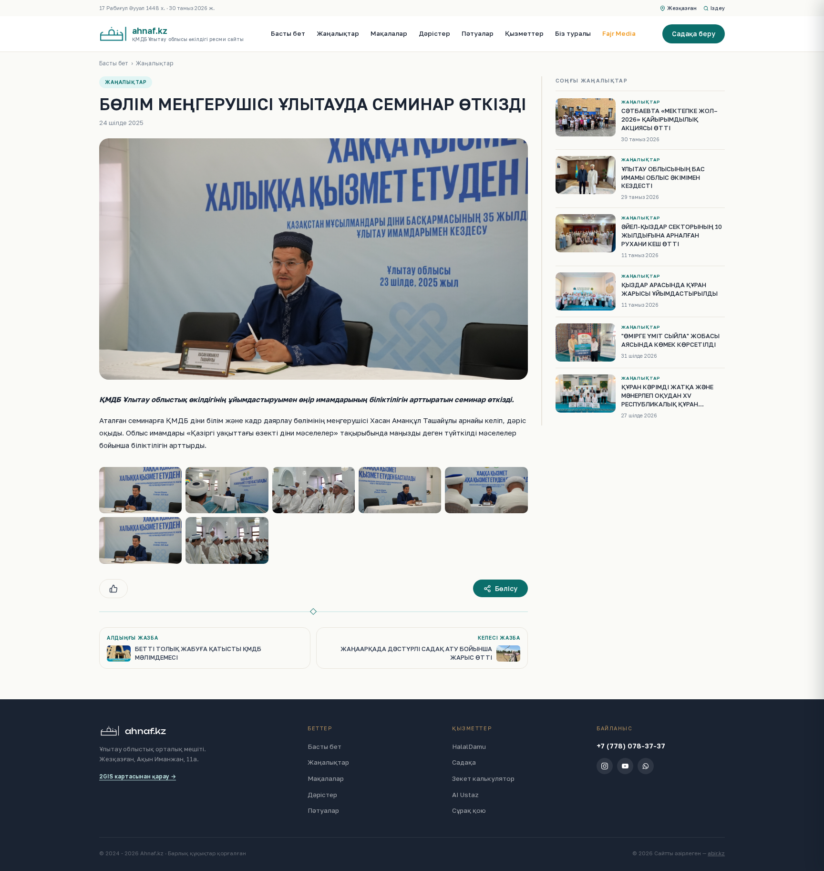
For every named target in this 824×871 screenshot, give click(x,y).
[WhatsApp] (646, 766)
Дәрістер (434, 33)
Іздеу (718, 8)
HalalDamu (469, 746)
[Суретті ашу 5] (486, 490)
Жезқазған (682, 8)
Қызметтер (524, 33)
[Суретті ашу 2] (226, 490)
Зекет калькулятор (483, 778)
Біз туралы (573, 33)
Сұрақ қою (469, 810)
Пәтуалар (478, 33)
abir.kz (716, 853)
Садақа (464, 762)
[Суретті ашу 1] (140, 490)
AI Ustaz (465, 794)
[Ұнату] (113, 588)
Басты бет (288, 33)
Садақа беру (693, 34)
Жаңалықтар (338, 33)
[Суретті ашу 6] (140, 540)
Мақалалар (389, 33)
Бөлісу (506, 588)
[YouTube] (625, 766)
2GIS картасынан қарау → (137, 776)
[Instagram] (605, 766)
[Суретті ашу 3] (313, 490)
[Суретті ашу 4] (400, 490)
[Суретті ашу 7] (226, 540)
